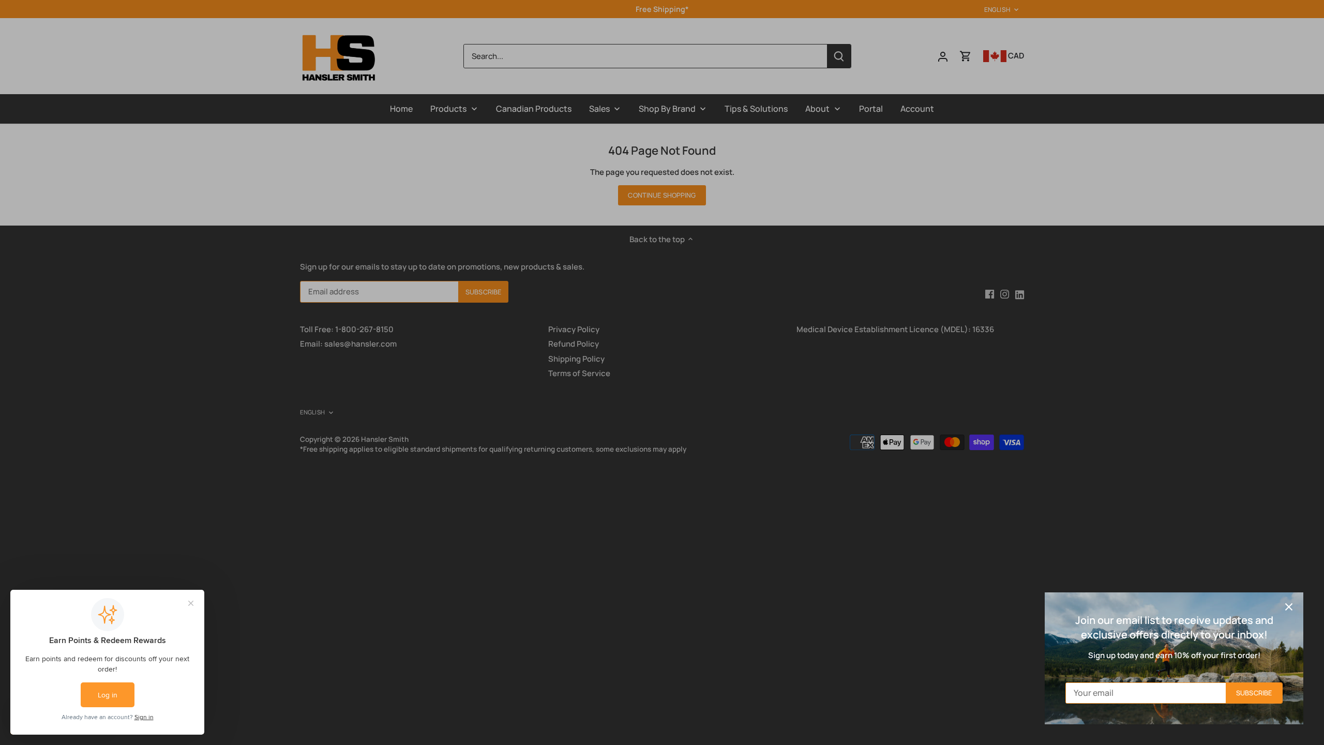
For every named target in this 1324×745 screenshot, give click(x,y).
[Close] (1288, 606)
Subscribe (1254, 692)
